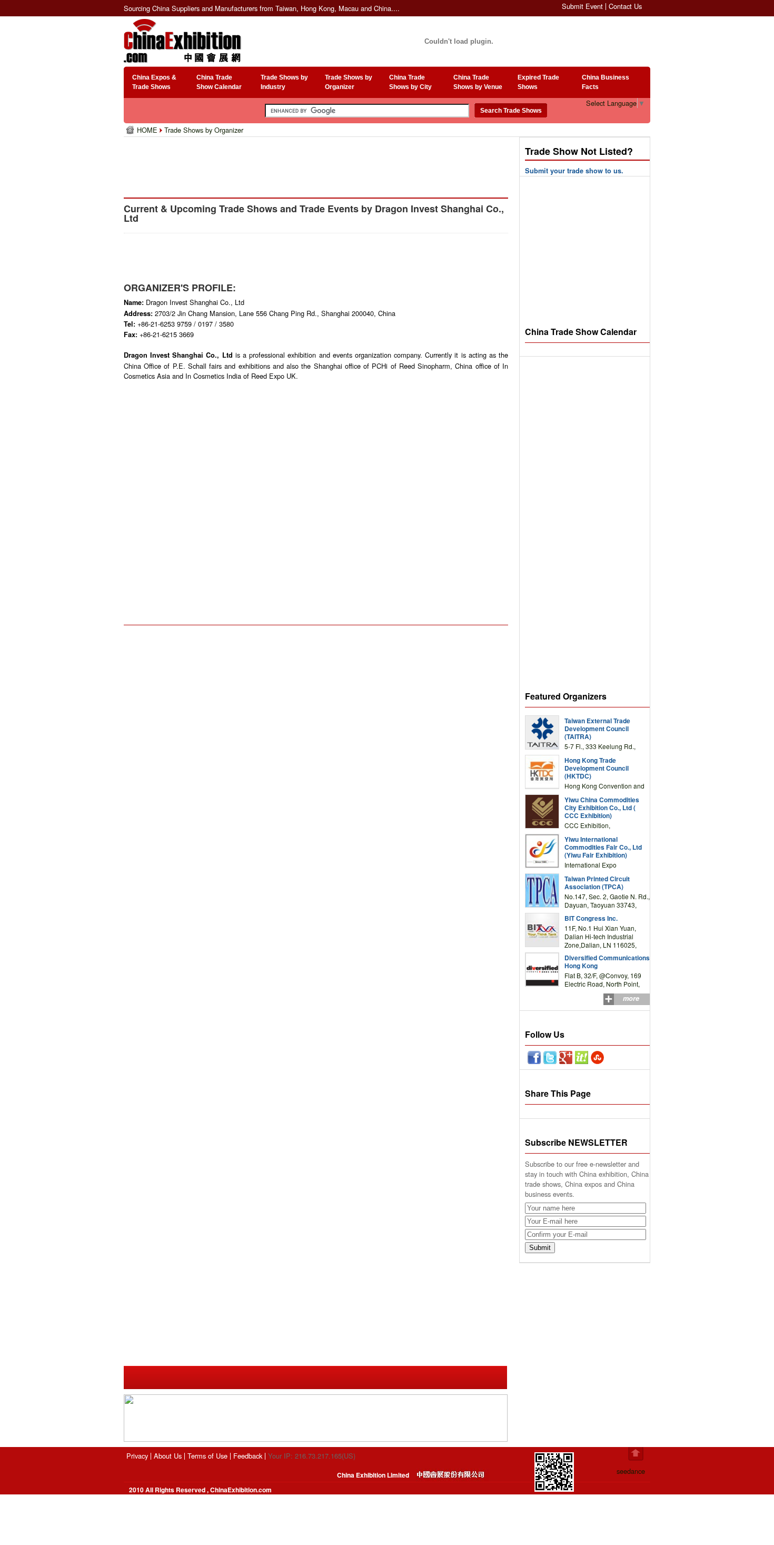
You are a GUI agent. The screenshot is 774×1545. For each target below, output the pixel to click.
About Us (168, 1456)
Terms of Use (207, 1456)
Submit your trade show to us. (574, 170)
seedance (631, 1471)
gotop (635, 1454)
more (631, 998)
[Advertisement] (318, 163)
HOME (148, 130)
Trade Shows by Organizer (203, 130)
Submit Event (582, 6)
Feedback (247, 1456)
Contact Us (625, 6)
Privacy (137, 1456)
